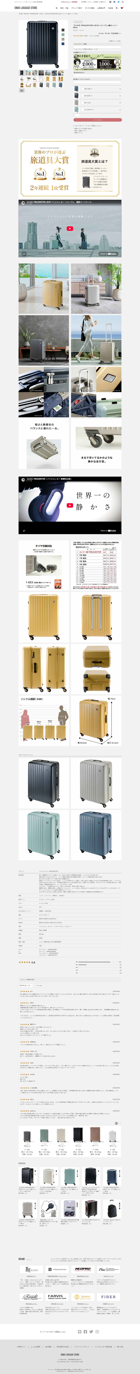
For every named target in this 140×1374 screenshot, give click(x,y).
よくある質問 (35, 1347)
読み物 (110, 8)
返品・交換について (80, 130)
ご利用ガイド (21, 1347)
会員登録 (95, 2)
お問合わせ (102, 2)
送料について (78, 132)
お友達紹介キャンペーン (79, 52)
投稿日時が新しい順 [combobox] (24, 985)
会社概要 (83, 2)
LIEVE (41, 13)
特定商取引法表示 (63, 1347)
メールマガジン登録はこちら (54, 1332)
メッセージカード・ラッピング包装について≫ (87, 125)
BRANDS (26, 13)
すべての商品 (89, 8)
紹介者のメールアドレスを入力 (81, 79)
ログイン (89, 2)
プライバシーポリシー (82, 1347)
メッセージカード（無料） (80, 44)
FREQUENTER (34, 13)
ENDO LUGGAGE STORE (70, 1355)
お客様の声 (101, 8)
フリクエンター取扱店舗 (103, 1347)
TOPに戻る (120, 1347)
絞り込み (40, 985)
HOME (21, 13)
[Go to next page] (120, 1123)
